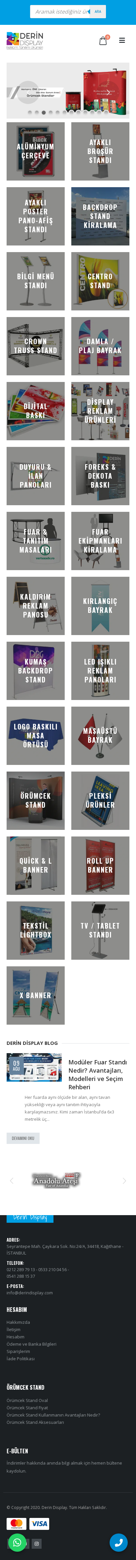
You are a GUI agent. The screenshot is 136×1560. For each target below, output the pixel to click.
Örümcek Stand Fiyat (27, 1416)
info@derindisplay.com (30, 1301)
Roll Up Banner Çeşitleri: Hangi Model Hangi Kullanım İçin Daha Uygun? (73, 1079)
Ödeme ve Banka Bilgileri (31, 1352)
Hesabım (15, 1345)
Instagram (37, 1552)
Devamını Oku (23, 1147)
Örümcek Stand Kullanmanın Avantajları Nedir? (53, 1423)
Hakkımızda (18, 1330)
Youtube (24, 1552)
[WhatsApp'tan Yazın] (17, 1542)
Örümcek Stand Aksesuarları (35, 1430)
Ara (98, 11)
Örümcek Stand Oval (27, 1409)
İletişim (13, 1338)
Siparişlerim (18, 1360)
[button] (122, 40)
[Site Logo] (25, 40)
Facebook (12, 1552)
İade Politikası (21, 1367)
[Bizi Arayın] (119, 1542)
